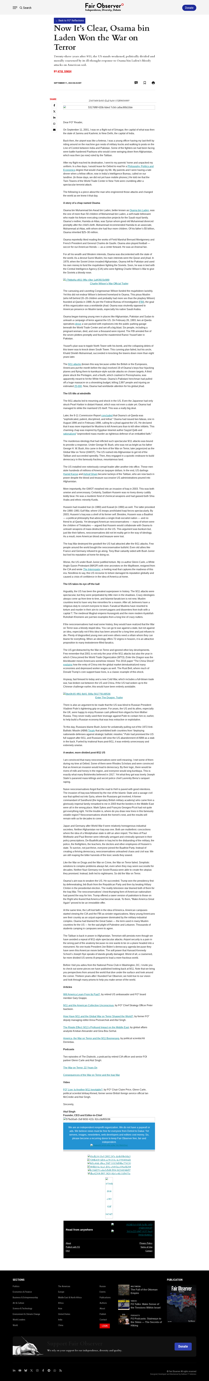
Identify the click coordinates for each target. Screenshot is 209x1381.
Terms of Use (146, 1247)
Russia (103, 1286)
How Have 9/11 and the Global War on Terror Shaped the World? (98, 1016)
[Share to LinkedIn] (54, 117)
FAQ (68, 1251)
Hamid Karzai (70, 474)
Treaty (91, 730)
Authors (103, 1303)
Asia (60, 1308)
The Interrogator (91, 569)
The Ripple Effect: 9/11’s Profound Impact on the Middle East (96, 1027)
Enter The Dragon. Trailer (109, 697)
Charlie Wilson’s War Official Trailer (109, 283)
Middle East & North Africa (70, 1297)
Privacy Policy (146, 1243)
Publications (105, 1297)
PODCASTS (135, 1315)
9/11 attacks (74, 364)
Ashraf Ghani (90, 474)
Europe (61, 1291)
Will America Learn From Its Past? (81, 994)
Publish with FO (73, 1247)
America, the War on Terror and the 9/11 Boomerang (91, 1038)
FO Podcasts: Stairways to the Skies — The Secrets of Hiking (146, 1322)
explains (67, 664)
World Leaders (19, 1319)
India (60, 1319)
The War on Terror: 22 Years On (80, 1067)
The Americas (64, 1286)
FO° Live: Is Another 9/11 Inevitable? (83, 1089)
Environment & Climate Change (26, 1314)
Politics (16, 1286)
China (60, 1325)
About (68, 1243)
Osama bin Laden (139, 210)
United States (64, 1314)
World (15, 1325)
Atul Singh (64, 71)
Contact (149, 1251)
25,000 (78, 386)
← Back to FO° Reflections (69, 20)
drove (78, 324)
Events (103, 1291)
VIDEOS (134, 1301)
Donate (183, 1346)
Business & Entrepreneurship (25, 1297)
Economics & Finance (22, 1291)
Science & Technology (22, 1308)
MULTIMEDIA (136, 1286)
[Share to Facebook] (54, 105)
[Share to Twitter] (54, 111)
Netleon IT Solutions (188, 1374)
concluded (107, 415)
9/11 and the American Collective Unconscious (88, 1005)
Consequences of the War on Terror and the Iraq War (91, 1075)
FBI (141, 302)
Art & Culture (18, 1303)
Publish (103, 1314)
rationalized (69, 433)
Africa (60, 1303)
